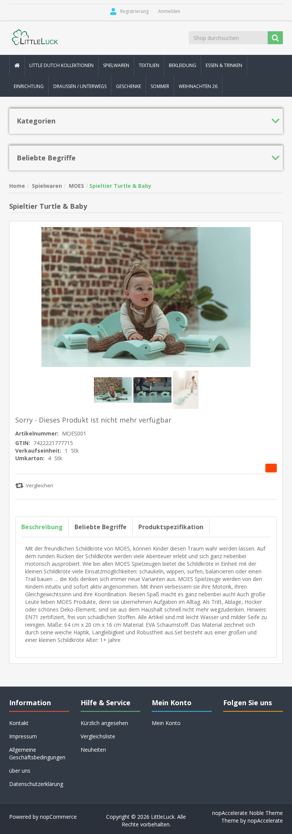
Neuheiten (93, 749)
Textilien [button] (149, 65)
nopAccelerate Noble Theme (247, 812)
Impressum (23, 736)
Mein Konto (166, 723)
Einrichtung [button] (29, 86)
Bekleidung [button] (182, 65)
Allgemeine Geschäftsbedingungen (37, 753)
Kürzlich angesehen (104, 723)
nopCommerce (58, 816)
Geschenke (128, 86)
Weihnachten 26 (198, 86)
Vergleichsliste (98, 736)
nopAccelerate (265, 820)
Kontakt (19, 723)
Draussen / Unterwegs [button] (79, 86)
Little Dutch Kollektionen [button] (61, 65)
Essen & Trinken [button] (224, 65)
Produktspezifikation (170, 527)
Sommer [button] (160, 86)
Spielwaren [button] (116, 65)
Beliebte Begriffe (101, 527)
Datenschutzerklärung (36, 784)
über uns (19, 770)
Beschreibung (42, 527)
